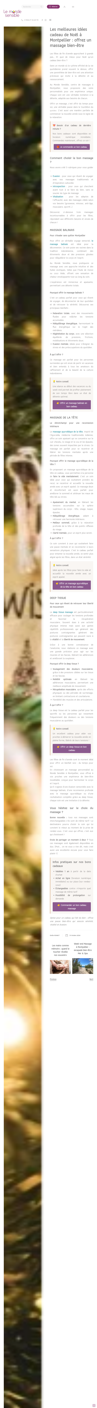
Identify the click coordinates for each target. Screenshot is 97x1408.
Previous (53, 979)
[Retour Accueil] (12, 13)
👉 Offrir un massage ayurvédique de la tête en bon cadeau (72, 585)
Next (91, 979)
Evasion (56, 176)
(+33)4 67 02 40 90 (31, 20)
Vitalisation (58, 196)
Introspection (59, 186)
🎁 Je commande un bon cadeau (72, 147)
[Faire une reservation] (73, 6)
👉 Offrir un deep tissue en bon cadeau (72, 748)
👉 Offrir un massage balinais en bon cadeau (72, 404)
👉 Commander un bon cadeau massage (71, 906)
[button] (50, 20)
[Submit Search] (41, 7)
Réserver (55, 6)
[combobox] (32, 7)
